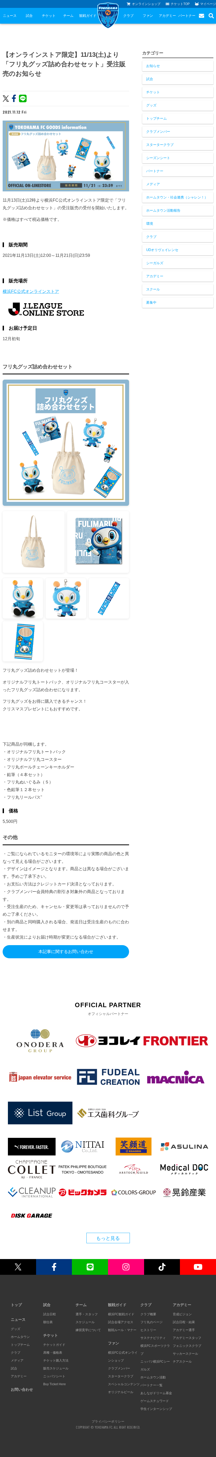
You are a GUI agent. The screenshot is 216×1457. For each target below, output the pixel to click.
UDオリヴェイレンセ (162, 250)
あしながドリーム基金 (156, 1393)
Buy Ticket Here (54, 1384)
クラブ (128, 16)
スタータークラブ (160, 145)
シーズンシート (158, 158)
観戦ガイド (87, 16)
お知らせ (153, 66)
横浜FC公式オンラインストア (31, 291)
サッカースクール (185, 1354)
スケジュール (85, 1322)
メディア (153, 184)
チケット (49, 16)
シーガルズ (154, 263)
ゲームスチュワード (154, 1401)
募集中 (151, 302)
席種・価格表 (52, 1352)
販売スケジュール (55, 1368)
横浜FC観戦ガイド (121, 1314)
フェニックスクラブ (187, 1346)
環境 (149, 224)
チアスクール (182, 1361)
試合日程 (49, 1314)
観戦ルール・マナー (122, 1330)
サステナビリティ (153, 1338)
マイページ (208, 4)
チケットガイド (54, 1345)
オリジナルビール (120, 1392)
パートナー (186, 16)
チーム (68, 16)
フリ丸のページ (151, 1322)
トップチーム (156, 118)
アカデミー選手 (184, 1330)
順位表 (48, 1322)
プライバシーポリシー (108, 1421)
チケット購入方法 (55, 1360)
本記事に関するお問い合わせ (65, 951)
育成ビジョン (182, 1314)
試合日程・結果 (184, 1322)
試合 (29, 16)
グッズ (151, 105)
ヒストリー (148, 1330)
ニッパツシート (54, 1376)
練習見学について (88, 1330)
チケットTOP (180, 4)
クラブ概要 (148, 1314)
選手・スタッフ (87, 1314)
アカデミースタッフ (187, 1338)
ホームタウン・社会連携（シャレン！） (177, 197)
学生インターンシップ (156, 1409)
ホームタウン (20, 1337)
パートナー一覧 (151, 1385)
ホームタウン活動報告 (163, 210)
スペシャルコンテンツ (124, 1384)
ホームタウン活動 (153, 1377)
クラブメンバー (158, 132)
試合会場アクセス (120, 1322)
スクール (153, 289)
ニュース (10, 16)
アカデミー (167, 16)
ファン (148, 16)
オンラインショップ (146, 4)
